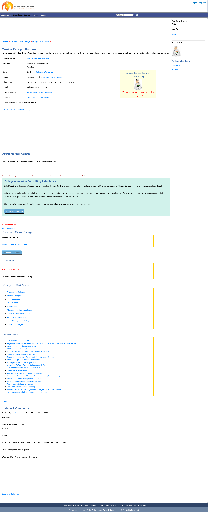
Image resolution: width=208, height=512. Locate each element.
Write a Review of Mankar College (17, 109)
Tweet (5, 401)
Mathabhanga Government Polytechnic (23, 359)
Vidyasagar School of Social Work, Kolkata (24, 373)
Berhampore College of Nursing (20, 384)
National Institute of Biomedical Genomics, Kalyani (28, 351)
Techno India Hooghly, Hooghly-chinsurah (24, 381)
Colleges (5, 41)
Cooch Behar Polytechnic (17, 370)
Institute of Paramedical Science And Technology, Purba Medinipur (34, 376)
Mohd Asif (176, 65)
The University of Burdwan (38, 97)
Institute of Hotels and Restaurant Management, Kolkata (30, 357)
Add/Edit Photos (8, 228)
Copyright (105, 505)
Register (202, 2)
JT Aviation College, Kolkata (18, 340)
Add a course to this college (14, 244)
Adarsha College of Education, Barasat (23, 346)
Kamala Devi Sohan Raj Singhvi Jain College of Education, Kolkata (34, 389)
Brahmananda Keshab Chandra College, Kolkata (27, 392)
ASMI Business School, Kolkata (19, 349)
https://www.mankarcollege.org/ (40, 92)
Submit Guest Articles (70, 505)
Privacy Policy (117, 505)
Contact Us (94, 505)
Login (194, 2)
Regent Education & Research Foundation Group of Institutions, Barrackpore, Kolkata (42, 343)
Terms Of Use (130, 505)
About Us (84, 505)
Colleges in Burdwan (40, 41)
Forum (35, 15)
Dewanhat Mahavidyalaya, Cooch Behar (23, 368)
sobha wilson (18, 413)
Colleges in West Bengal (20, 41)
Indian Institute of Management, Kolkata (24, 378)
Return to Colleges (10, 494)
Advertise (142, 505)
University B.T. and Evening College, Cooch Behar (27, 365)
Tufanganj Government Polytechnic (21, 362)
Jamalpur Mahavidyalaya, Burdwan (21, 354)
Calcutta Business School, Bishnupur (22, 386)
